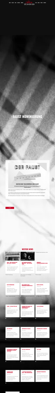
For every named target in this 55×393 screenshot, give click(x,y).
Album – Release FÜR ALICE (12, 306)
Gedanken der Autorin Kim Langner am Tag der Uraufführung (27, 307)
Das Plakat (39, 349)
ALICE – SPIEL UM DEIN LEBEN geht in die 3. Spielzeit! (12, 263)
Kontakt (44, 2)
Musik (39, 2)
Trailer (13, 2)
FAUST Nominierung (10, 284)
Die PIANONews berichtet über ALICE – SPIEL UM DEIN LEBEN (27, 263)
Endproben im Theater (26, 328)
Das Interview (9, 328)
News (15, 2)
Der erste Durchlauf (26, 349)
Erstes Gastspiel (40, 284)
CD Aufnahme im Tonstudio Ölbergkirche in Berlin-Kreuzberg (12, 350)
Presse (41, 2)
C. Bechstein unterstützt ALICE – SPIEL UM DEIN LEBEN (27, 372)
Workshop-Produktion (41, 371)
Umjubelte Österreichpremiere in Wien (42, 263)
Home (10, 2)
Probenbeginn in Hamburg (42, 328)
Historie (18, 2)
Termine (22, 2)
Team (36, 2)
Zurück (10, 207)
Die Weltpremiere (40, 306)
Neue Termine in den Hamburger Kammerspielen (27, 285)
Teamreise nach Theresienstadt (10, 372)
